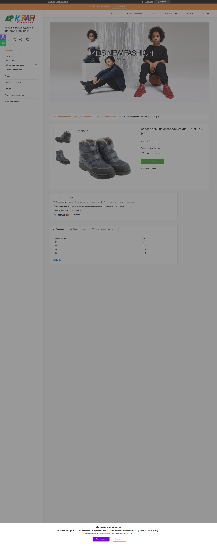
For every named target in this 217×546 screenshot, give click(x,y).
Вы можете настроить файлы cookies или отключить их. (108, 533)
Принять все (101, 539)
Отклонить (119, 539)
